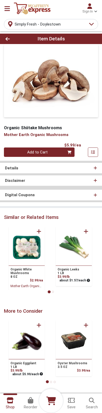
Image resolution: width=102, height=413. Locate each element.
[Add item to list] (93, 152)
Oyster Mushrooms (72, 365)
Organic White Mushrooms (21, 273)
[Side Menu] (7, 8)
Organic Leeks (68, 271)
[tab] (49, 291)
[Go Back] (15, 39)
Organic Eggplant (23, 365)
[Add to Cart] (39, 231)
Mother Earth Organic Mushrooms (34, 286)
